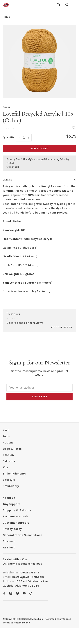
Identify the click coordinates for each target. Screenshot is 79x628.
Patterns (9, 461)
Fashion (8, 455)
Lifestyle (9, 479)
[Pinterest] (17, 593)
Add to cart (39, 148)
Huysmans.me (22, 622)
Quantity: (9, 137)
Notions (8, 442)
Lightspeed (64, 619)
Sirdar (6, 107)
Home (6, 16)
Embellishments (14, 473)
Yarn (6, 430)
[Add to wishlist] (73, 128)
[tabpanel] (39, 61)
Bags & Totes (12, 448)
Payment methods (15, 516)
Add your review (62, 327)
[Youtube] (24, 593)
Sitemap (9, 541)
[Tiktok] (30, 593)
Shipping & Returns (17, 510)
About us (9, 498)
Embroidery (11, 486)
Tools (6, 436)
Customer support (16, 522)
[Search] (67, 5)
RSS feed (9, 547)
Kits (5, 467)
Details (7, 179)
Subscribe (39, 396)
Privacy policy (12, 529)
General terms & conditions (22, 535)
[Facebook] (4, 593)
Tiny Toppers (11, 504)
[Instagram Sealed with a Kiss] (10, 593)
